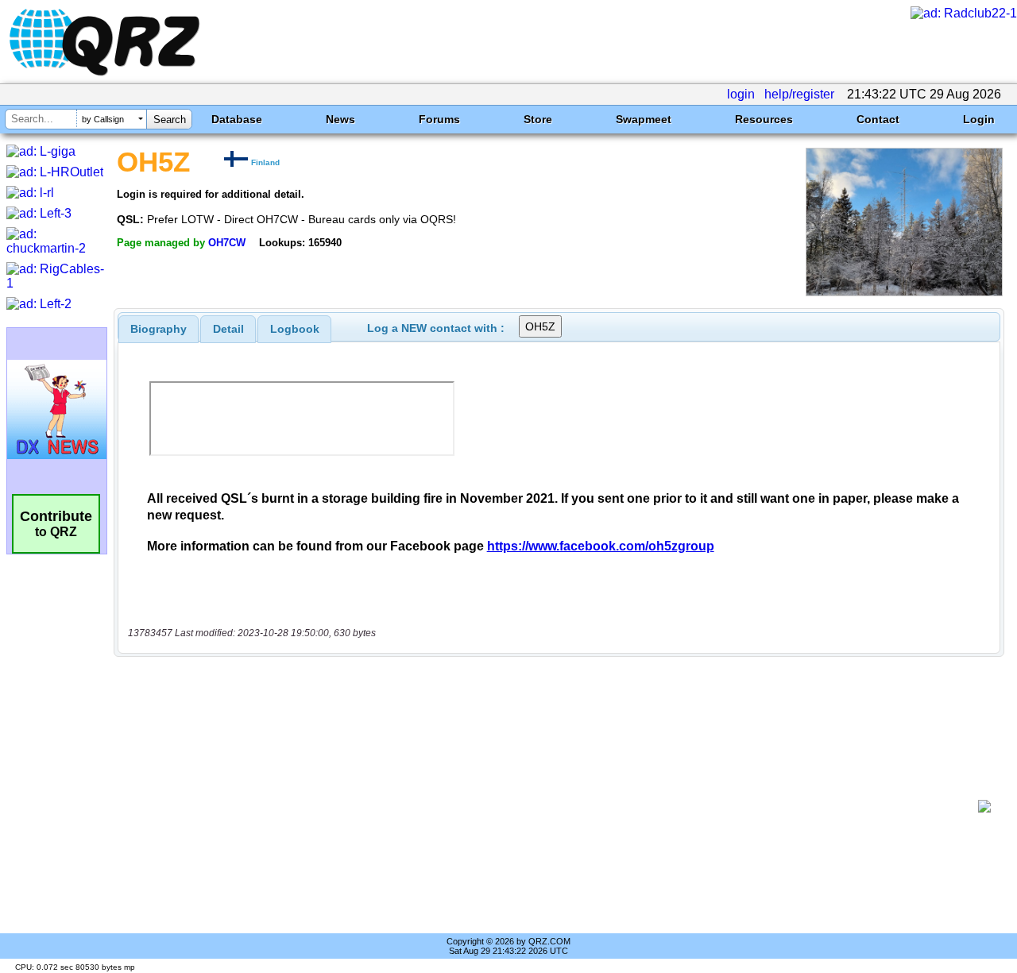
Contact (878, 119)
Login (979, 119)
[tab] (158, 328)
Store (538, 119)
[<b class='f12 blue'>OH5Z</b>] (904, 292)
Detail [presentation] (228, 328)
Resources (764, 119)
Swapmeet (643, 119)
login (741, 94)
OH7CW (227, 243)
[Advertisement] (552, 806)
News (340, 119)
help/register (799, 94)
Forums (439, 119)
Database (236, 119)
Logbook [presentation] (294, 328)
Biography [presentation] (158, 328)
